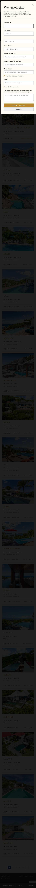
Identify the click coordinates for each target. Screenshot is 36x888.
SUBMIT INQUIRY (18, 105)
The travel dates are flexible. (15, 76)
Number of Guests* (9, 53)
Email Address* (8, 38)
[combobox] (19, 64)
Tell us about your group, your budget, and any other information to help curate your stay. (18, 91)
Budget (6, 79)
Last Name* (7, 30)
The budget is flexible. (12, 87)
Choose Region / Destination (12, 61)
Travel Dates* (8, 69)
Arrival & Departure (12, 72)
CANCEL (19, 109)
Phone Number (8, 45)
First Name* (7, 22)
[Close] (33, 5)
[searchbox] (19, 64)
